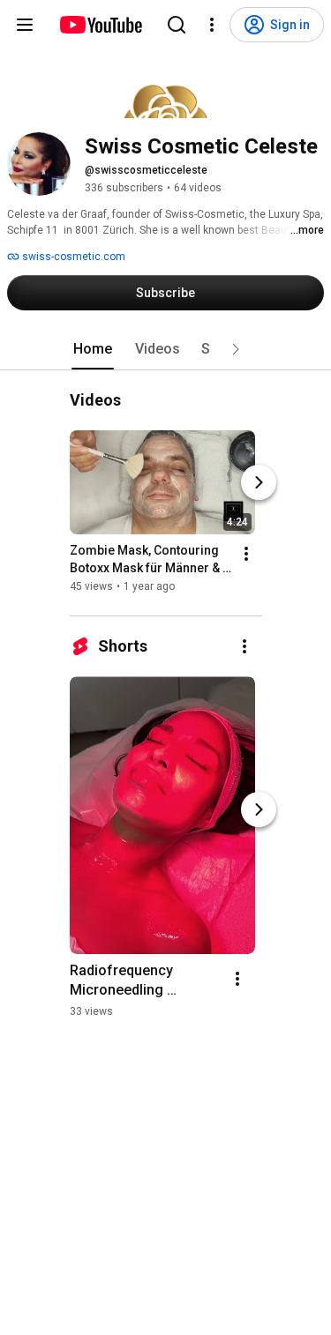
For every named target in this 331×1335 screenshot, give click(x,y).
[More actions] (246, 553)
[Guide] (24, 24)
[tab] (92, 349)
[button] (235, 349)
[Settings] (211, 24)
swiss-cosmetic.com (72, 256)
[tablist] (165, 349)
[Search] (176, 24)
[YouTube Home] (100, 24)
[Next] (258, 482)
